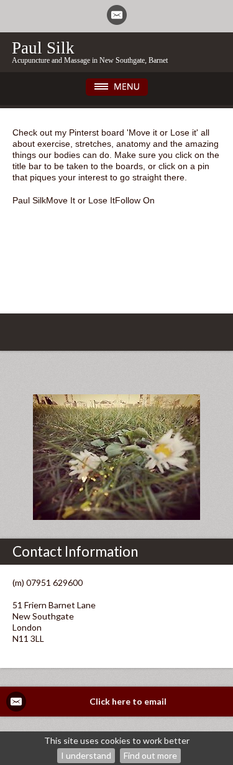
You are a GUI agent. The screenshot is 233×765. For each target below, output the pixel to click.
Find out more (150, 755)
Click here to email (128, 701)
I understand (86, 755)
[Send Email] (117, 15)
